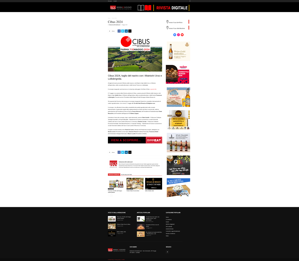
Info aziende (110, 188)
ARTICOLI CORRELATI (114, 174)
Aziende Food (130, 188)
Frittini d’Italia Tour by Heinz (133, 190)
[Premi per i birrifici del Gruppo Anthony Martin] (116, 184)
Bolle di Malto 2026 (149, 190)
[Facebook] (190, 1)
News (109, 18)
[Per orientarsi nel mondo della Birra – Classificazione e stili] (141, 234)
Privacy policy (118, 259)
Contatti (115, 1)
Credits (123, 259)
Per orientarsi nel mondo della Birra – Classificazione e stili (154, 232)
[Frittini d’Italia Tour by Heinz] (135, 184)
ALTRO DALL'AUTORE (126, 174)
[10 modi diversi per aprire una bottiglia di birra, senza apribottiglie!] (141, 218)
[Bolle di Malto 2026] (153, 184)
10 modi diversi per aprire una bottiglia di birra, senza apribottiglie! (152, 218)
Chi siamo (110, 1)
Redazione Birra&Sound (114, 24)
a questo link (153, 89)
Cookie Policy (111, 259)
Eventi (147, 188)
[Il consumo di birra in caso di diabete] (141, 226)
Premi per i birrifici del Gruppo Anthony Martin (124, 217)
